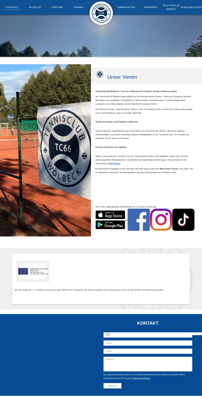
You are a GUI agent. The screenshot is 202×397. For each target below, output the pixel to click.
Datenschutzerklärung (141, 378)
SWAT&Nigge (114, 163)
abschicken (112, 386)
